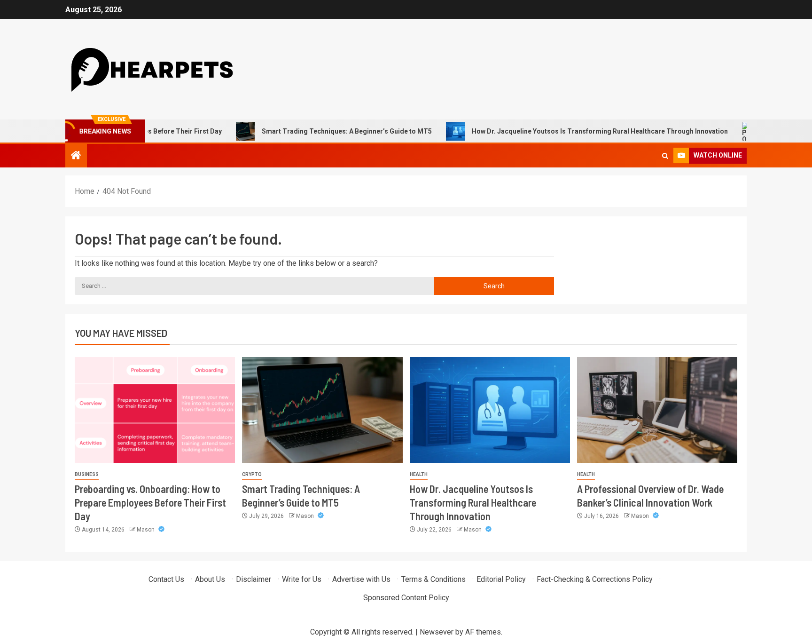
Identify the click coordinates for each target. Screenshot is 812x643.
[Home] (76, 156)
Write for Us (301, 579)
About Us (210, 579)
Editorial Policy (501, 579)
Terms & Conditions (433, 579)
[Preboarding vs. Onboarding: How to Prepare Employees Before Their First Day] (155, 410)
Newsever (436, 631)
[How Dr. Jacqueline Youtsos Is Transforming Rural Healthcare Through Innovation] (490, 410)
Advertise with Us (361, 579)
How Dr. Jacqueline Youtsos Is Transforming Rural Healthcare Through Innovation (581, 131)
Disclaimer (253, 579)
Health (419, 474)
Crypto (252, 474)
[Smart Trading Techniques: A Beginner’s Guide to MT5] (322, 410)
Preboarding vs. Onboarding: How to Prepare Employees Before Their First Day (150, 503)
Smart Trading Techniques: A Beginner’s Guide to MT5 (328, 131)
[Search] (665, 156)
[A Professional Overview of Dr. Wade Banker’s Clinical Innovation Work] (657, 410)
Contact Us (166, 579)
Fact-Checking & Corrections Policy (595, 579)
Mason (146, 529)
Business (87, 474)
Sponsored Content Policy (406, 597)
